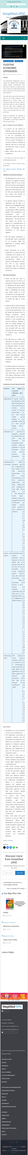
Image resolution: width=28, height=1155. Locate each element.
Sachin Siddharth (17, 74)
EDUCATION (5, 1093)
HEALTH (4, 1097)
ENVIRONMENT (6, 1125)
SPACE (3, 1131)
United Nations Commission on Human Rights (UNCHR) (13, 884)
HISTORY (4, 1062)
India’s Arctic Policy (10, 940)
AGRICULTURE (5, 1115)
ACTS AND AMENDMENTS (8, 61)
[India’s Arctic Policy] (8, 936)
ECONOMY (4, 1112)
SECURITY (4, 1134)
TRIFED (5, 912)
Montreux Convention (11, 926)
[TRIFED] (14, 898)
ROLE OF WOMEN (6, 1072)
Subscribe (20, 873)
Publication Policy (6, 1053)
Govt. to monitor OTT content (15, 888)
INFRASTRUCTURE (6, 1122)
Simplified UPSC (14, 13)
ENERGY (4, 1118)
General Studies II (19, 61)
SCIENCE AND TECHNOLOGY (9, 1128)
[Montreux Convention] (9, 922)
